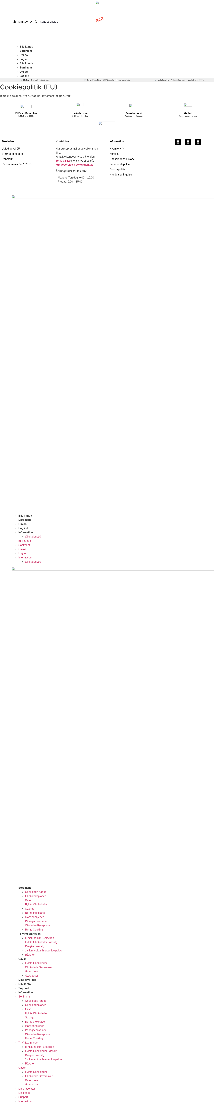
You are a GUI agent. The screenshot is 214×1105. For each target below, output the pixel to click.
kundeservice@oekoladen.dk (74, 164)
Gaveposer (31, 975)
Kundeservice (49, 22)
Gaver (28, 900)
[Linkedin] (198, 142)
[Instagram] (188, 142)
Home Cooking (34, 929)
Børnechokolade (35, 912)
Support (23, 988)
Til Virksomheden (29, 933)
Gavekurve (31, 971)
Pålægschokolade (36, 921)
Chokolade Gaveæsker (38, 967)
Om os (24, 55)
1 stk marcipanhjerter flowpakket (44, 950)
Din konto (24, 984)
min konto (25, 22)
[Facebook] (178, 142)
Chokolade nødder (36, 891)
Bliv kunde (26, 46)
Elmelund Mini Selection (39, 938)
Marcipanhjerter (34, 917)
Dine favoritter (27, 979)
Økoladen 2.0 (33, 536)
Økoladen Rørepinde (37, 925)
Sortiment (26, 50)
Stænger (30, 908)
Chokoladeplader (35, 896)
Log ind (24, 59)
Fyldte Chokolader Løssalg (41, 942)
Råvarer (30, 954)
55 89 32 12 (63, 160)
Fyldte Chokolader (36, 904)
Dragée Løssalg (34, 946)
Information (25, 532)
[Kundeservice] (35, 21)
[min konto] (14, 21)
